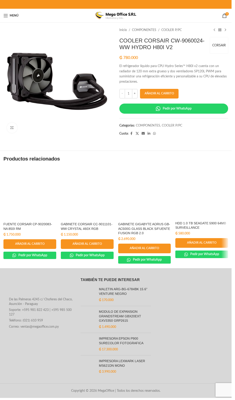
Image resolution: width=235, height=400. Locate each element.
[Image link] (38, 286)
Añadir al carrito (159, 93)
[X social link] (137, 133)
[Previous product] (214, 30)
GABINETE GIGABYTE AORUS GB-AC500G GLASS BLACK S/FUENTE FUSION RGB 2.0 (144, 228)
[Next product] (225, 30)
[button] (29, 244)
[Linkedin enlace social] (149, 133)
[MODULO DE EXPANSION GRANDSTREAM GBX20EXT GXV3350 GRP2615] (88, 319)
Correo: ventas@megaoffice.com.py (34, 326)
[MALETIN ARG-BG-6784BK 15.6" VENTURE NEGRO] (88, 294)
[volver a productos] (220, 30)
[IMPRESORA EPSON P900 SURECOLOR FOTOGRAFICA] (88, 344)
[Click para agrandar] (12, 128)
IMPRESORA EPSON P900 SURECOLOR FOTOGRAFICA (121, 341)
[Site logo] (115, 15)
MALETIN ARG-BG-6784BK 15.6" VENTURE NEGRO (123, 291)
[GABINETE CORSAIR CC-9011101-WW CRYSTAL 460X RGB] (87, 193)
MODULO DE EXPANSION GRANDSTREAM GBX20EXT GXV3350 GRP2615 (120, 316)
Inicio (123, 30)
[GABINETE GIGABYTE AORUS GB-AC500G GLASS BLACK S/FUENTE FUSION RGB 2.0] (144, 193)
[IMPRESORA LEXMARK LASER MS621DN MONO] (88, 366)
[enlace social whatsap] (154, 133)
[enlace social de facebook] (131, 133)
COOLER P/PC (171, 30)
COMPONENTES (144, 30)
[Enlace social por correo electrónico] (143, 133)
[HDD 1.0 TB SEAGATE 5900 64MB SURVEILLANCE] (201, 193)
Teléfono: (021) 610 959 (26, 320)
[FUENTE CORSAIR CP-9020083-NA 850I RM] (29, 193)
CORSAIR (219, 45)
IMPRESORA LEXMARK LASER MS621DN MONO (122, 363)
